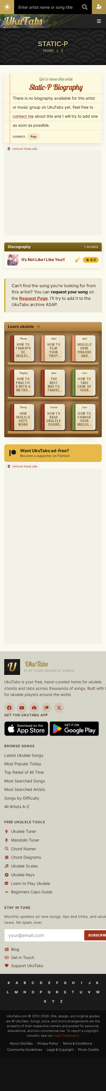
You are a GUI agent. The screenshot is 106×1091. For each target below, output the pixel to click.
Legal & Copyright (60, 1050)
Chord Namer (23, 848)
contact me (23, 116)
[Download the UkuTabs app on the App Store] (26, 728)
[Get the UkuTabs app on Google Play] (74, 728)
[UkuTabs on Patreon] (47, 708)
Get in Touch (22, 957)
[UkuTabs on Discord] (34, 708)
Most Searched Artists (24, 789)
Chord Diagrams (26, 857)
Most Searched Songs (24, 780)
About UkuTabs (21, 1043)
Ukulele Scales (24, 866)
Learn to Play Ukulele (30, 883)
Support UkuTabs (27, 965)
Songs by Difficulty (21, 798)
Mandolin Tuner (25, 840)
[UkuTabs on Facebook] (9, 708)
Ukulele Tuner (23, 831)
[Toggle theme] (7, 7)
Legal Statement (65, 1036)
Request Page (33, 298)
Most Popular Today (22, 763)
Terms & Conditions (77, 1043)
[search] (85, 7)
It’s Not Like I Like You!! (43, 259)
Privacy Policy (47, 1043)
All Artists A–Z (16, 806)
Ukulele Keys (22, 874)
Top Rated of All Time (24, 772)
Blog (15, 949)
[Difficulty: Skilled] (77, 259)
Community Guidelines (24, 1050)
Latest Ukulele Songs (23, 755)
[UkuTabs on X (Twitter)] (59, 708)
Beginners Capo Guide (31, 891)
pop (33, 137)
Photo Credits (88, 1050)
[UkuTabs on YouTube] (22, 708)
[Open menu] (99, 21)
